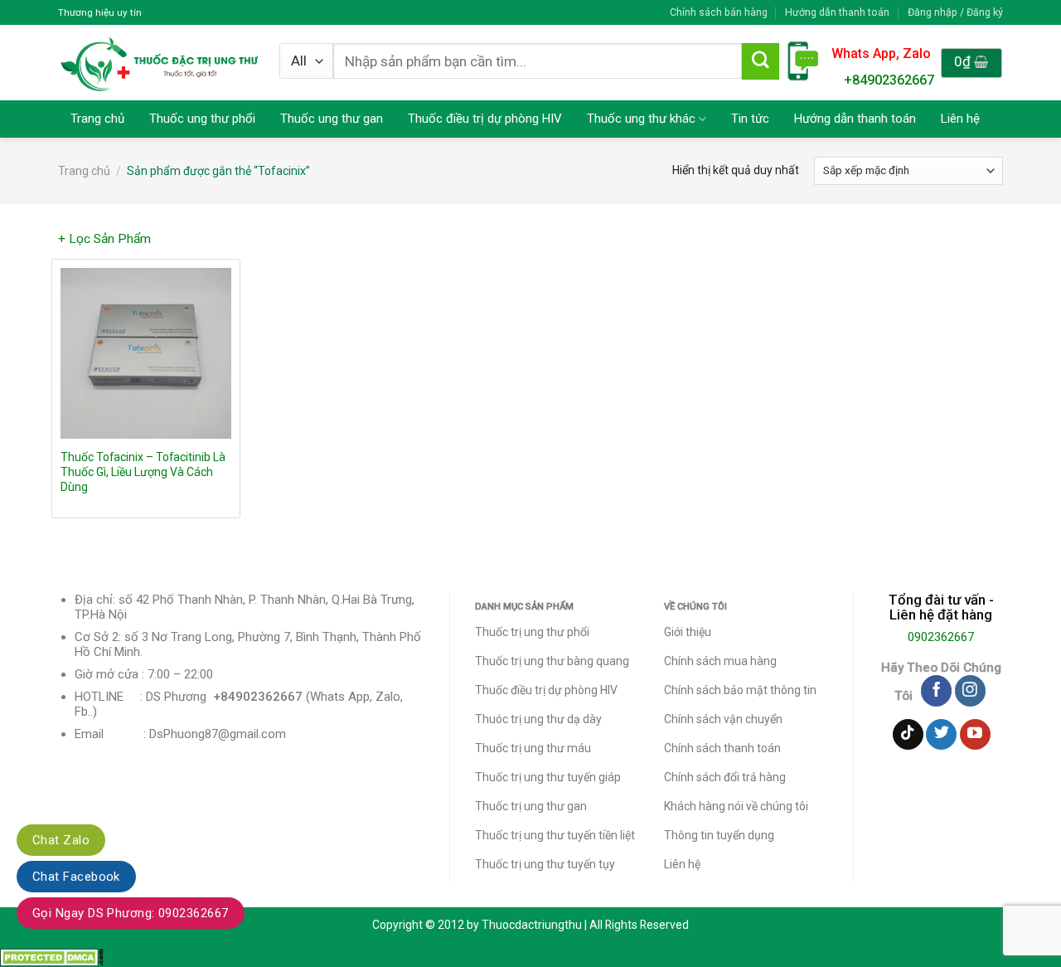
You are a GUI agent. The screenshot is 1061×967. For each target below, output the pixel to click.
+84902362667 (889, 80)
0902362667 (941, 636)
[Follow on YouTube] (975, 735)
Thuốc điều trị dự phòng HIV (485, 118)
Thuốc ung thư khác (641, 118)
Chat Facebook (76, 876)
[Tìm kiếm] (760, 61)
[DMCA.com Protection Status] (52, 957)
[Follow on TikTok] (908, 735)
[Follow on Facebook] (936, 691)
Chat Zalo (61, 840)
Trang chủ (97, 118)
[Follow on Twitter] (941, 735)
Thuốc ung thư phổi (202, 118)
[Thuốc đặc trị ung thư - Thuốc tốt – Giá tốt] (159, 62)
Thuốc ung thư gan (331, 118)
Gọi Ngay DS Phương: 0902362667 (130, 913)
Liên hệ (960, 118)
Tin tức (750, 118)
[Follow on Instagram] (970, 691)
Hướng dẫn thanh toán (837, 12)
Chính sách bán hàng (719, 12)
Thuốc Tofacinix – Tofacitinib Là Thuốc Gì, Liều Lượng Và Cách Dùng (143, 471)
